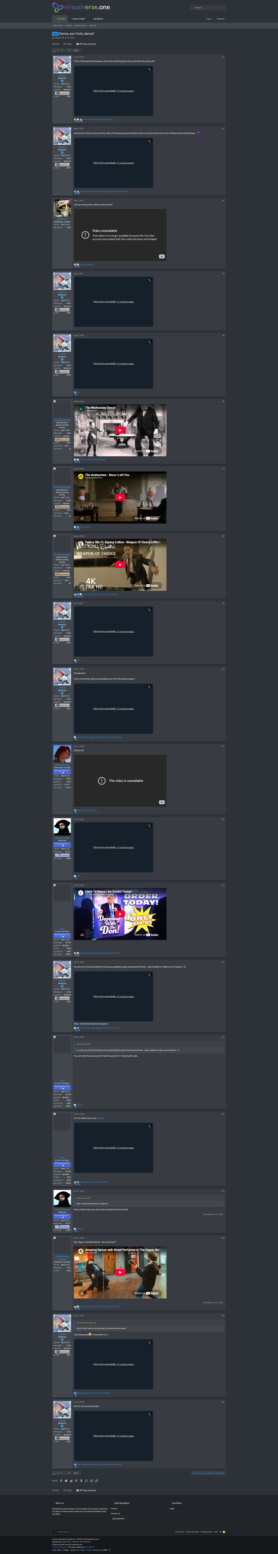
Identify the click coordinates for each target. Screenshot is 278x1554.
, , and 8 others (97, 119)
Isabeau (57, 38)
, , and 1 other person (100, 594)
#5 (223, 336)
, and (92, 460)
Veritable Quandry (62, 420)
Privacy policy (206, 1532)
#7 (223, 469)
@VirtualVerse (118, 1519)
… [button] (65, 50)
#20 (222, 1402)
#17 (222, 1191)
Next (76, 50)
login (172, 1508)
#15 (222, 1037)
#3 (223, 201)
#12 (222, 819)
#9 (223, 603)
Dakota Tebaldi (62, 765)
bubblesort (62, 219)
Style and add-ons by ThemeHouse (67, 1544)
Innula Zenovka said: (85, 1323)
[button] (87, 19)
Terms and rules (192, 1532)
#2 (223, 129)
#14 (222, 962)
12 (69, 50)
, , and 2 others (99, 953)
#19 (222, 1316)
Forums (114, 1508)
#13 (222, 885)
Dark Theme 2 (63, 1532)
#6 (223, 401)
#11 (222, 746)
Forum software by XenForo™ (75, 1539)
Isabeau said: (82, 1044)
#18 (222, 1238)
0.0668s (88, 1550)
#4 (223, 274)
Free (62, 929)
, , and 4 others (103, 191)
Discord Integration (60, 1547)
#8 (223, 536)
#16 (222, 1114)
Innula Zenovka (62, 838)
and (86, 265)
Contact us (115, 1513)
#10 (222, 669)
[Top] (220, 1532)
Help (216, 1532)
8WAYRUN (90, 1547)
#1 (223, 57)
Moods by (71, 1542)
